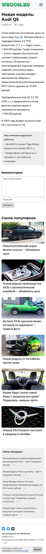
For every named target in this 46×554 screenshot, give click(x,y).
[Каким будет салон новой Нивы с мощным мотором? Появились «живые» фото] (23, 379)
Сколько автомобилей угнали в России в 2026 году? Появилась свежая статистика (23, 498)
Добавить (8, 205)
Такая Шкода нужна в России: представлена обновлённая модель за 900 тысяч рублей (22, 484)
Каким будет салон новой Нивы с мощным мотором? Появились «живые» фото (21, 396)
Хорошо (37, 549)
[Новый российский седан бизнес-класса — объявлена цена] (23, 232)
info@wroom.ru (8, 537)
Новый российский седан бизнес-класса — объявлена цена (21, 249)
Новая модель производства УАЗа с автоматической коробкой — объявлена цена (22, 287)
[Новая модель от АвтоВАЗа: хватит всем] (23, 345)
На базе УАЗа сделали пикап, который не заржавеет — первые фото (22, 325)
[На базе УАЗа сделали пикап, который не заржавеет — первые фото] (23, 308)
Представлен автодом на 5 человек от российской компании (20, 157)
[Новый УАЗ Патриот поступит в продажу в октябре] (23, 417)
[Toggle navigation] (40, 4)
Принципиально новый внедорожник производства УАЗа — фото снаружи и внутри (22, 461)
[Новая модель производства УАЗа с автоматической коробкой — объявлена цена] (23, 270)
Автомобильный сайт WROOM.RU (16, 534)
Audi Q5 (18, 37)
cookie (25, 551)
